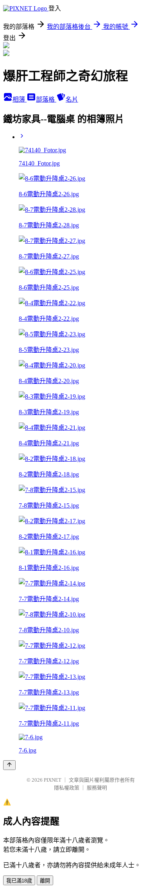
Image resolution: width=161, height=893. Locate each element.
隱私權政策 (66, 788)
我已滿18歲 (19, 881)
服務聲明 (97, 788)
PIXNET (52, 780)
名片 (72, 99)
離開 (45, 881)
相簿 (20, 99)
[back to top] (9, 765)
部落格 (46, 99)
